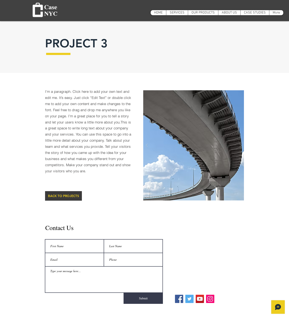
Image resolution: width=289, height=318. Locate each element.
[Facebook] (179, 299)
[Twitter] (189, 299)
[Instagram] (210, 299)
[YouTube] (200, 299)
